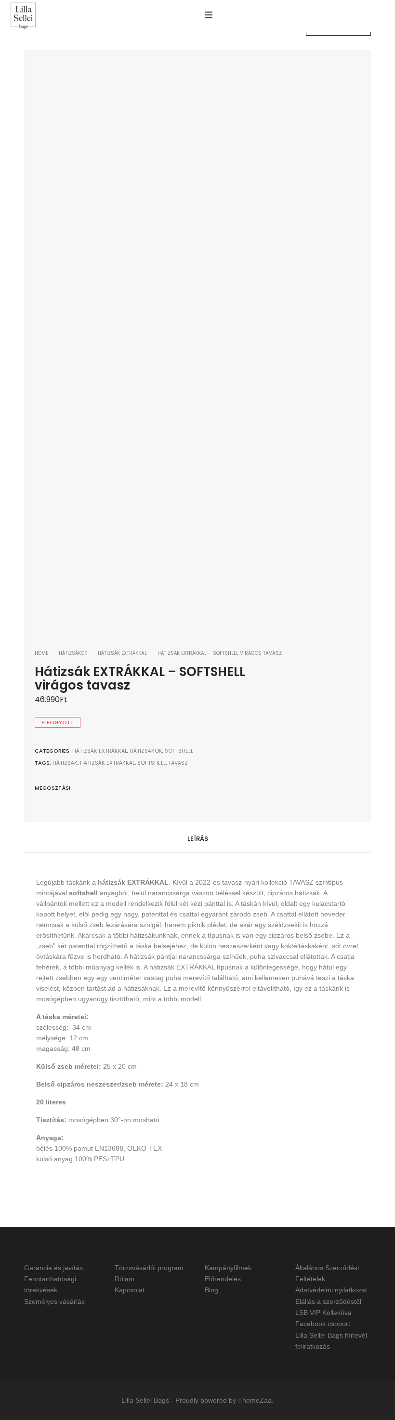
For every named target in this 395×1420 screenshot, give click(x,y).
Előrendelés (223, 1279)
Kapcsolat (130, 1290)
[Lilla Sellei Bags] (23, 16)
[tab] (197, 838)
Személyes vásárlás (54, 1301)
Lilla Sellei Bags (145, 1400)
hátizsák (65, 763)
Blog (211, 1290)
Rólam (124, 1279)
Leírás (197, 838)
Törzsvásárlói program (149, 1268)
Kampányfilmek (228, 1268)
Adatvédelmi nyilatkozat (331, 1290)
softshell (151, 763)
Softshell (179, 751)
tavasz (178, 763)
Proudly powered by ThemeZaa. (224, 1400)
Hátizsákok (73, 653)
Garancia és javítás (53, 1268)
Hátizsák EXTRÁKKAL (122, 653)
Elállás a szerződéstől (328, 1301)
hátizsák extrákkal (107, 763)
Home (41, 653)
